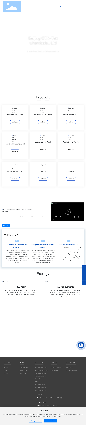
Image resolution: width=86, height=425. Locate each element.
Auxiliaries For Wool (43, 142)
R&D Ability (21, 286)
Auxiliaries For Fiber (14, 171)
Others (71, 171)
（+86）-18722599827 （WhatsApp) (50, 397)
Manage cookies (36, 421)
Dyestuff (43, 171)
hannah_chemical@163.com (48, 406)
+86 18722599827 (69, 7)
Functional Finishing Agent (15, 144)
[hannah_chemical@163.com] (84, 271)
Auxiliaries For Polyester (43, 114)
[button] (81, 43)
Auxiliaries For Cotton (15, 114)
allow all (50, 421)
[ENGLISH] (78, 6)
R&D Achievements (65, 286)
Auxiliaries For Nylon (71, 114)
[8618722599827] (84, 267)
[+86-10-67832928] (84, 275)
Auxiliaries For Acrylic (71, 142)
